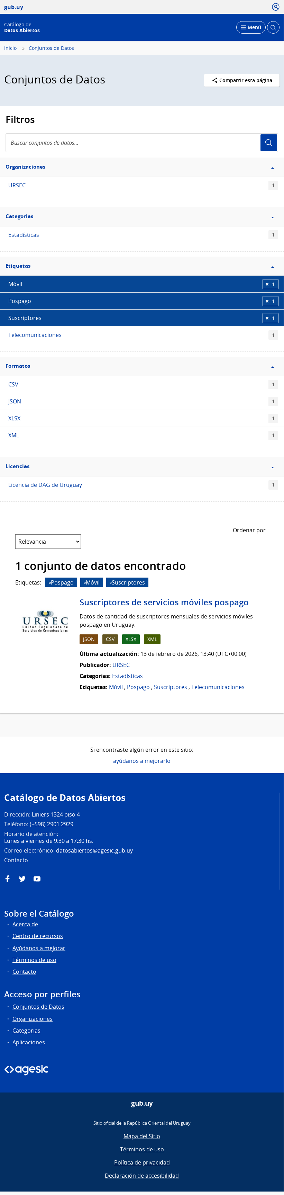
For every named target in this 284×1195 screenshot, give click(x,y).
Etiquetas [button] (18, 265)
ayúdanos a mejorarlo (142, 761)
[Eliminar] (50, 583)
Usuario (268, 142)
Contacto (24, 971)
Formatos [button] (18, 365)
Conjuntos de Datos (51, 48)
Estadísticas (141, 235)
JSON (141, 401)
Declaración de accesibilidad (142, 1175)
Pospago (141, 301)
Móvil (141, 284)
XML (141, 435)
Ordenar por (249, 530)
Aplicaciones (28, 1042)
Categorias (26, 1030)
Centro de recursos (37, 936)
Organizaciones (32, 1019)
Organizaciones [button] (25, 166)
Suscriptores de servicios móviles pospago (164, 602)
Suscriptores (141, 318)
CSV (141, 384)
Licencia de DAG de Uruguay (141, 485)
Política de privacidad (142, 1162)
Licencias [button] (17, 466)
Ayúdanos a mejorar (38, 948)
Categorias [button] (19, 216)
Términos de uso (34, 960)
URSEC (141, 185)
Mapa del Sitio (141, 1136)
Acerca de (25, 924)
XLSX (141, 418)
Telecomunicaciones (141, 335)
